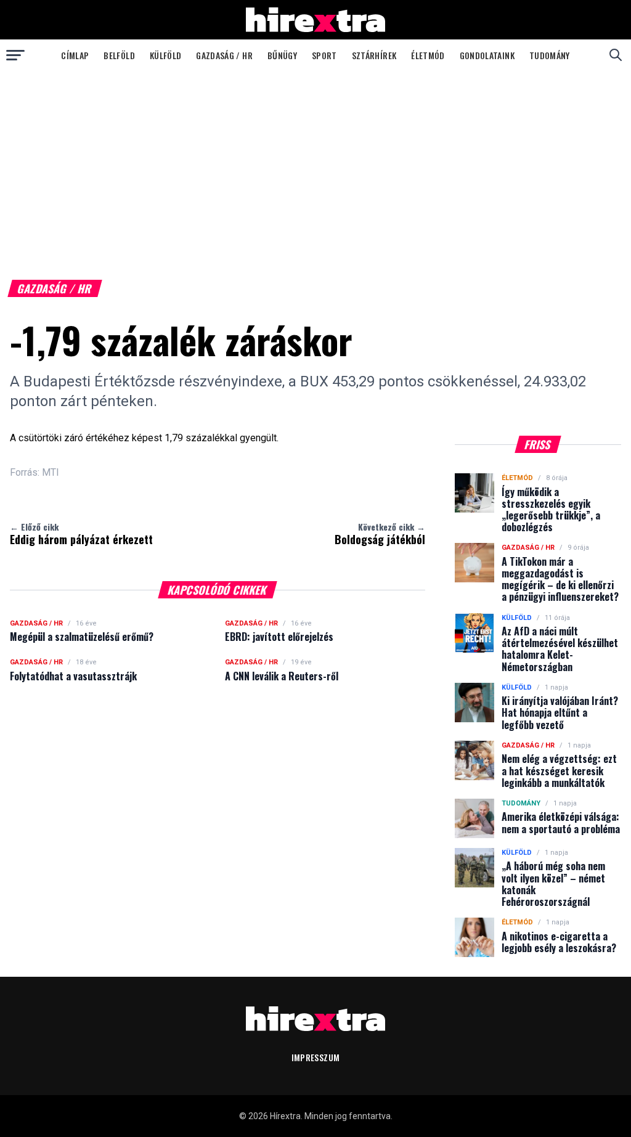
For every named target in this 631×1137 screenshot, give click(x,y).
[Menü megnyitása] (15, 54)
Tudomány (549, 55)
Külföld (165, 55)
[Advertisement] (315, 162)
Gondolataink (487, 55)
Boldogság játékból (380, 533)
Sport (324, 55)
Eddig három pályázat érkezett (81, 533)
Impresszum (315, 1057)
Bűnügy (282, 55)
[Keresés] (615, 54)
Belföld (119, 55)
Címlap (75, 55)
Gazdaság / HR (224, 55)
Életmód (427, 55)
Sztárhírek (374, 55)
